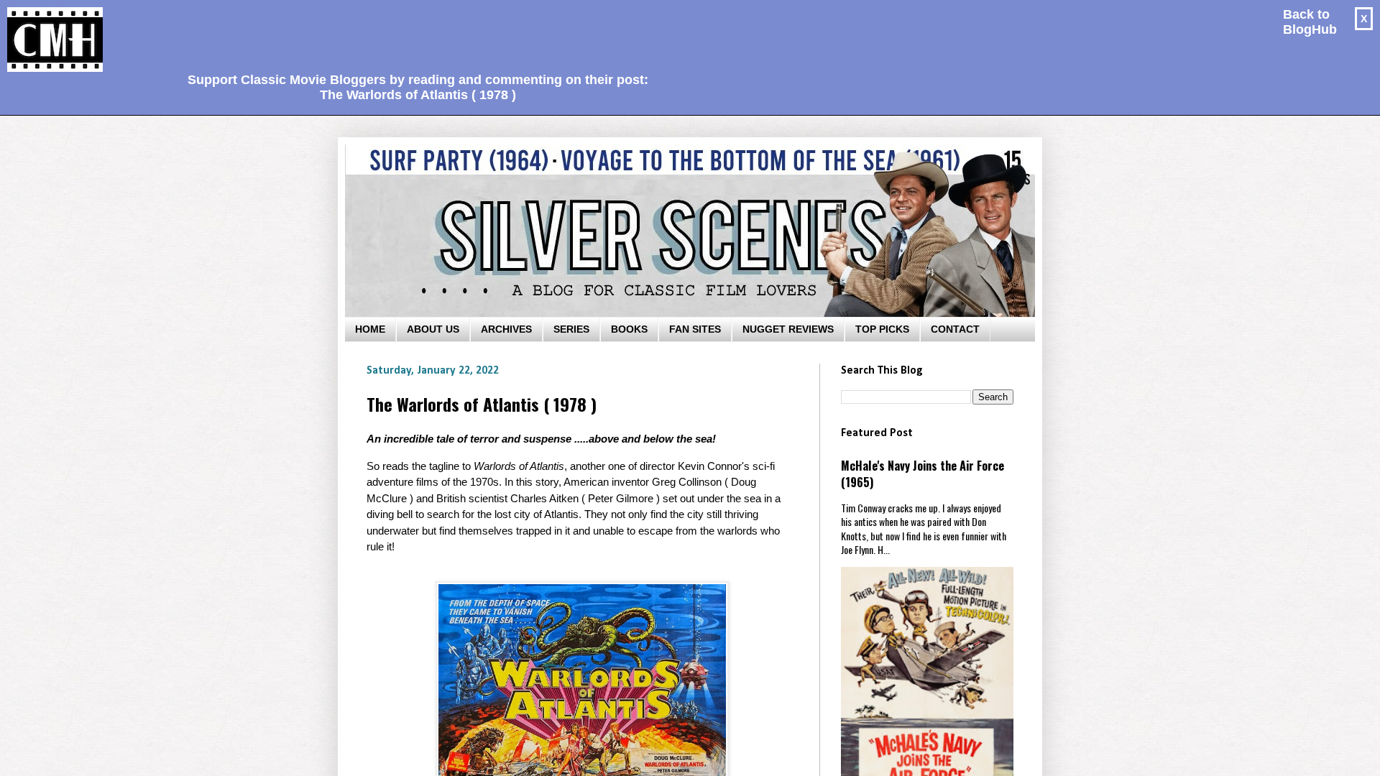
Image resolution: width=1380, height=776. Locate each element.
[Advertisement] (412, 33)
